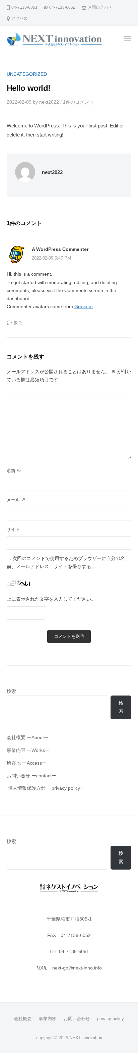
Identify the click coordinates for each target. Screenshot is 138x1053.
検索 (11, 691)
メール (16, 499)
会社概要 (22, 1018)
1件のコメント (78, 102)
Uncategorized (27, 74)
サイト (13, 529)
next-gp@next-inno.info (77, 968)
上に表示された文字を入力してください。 (51, 599)
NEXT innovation (85, 1037)
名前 (14, 470)
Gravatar (83, 306)
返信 (18, 323)
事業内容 (47, 1018)
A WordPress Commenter (60, 249)
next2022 (49, 102)
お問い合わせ (100, 7)
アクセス (19, 18)
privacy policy (110, 1018)
